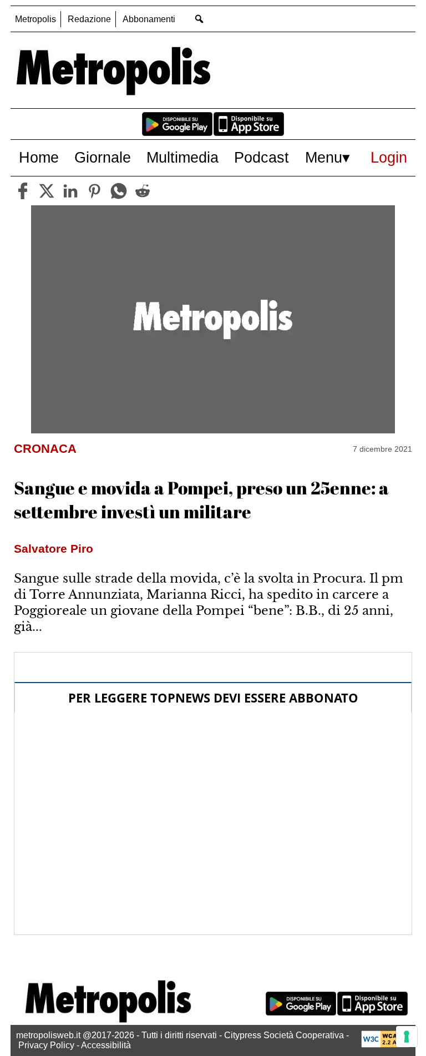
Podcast (261, 157)
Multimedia (182, 157)
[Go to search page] (199, 18)
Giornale (102, 157)
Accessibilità (106, 1045)
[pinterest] (94, 191)
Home (39, 157)
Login (389, 157)
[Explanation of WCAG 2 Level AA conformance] (385, 1044)
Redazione (89, 19)
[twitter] (47, 191)
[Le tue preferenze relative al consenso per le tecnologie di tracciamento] (406, 1036)
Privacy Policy (46, 1045)
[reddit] (142, 191)
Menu (323, 157)
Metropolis (35, 19)
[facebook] (23, 191)
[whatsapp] (119, 191)
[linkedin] (70, 191)
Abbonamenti (149, 19)
